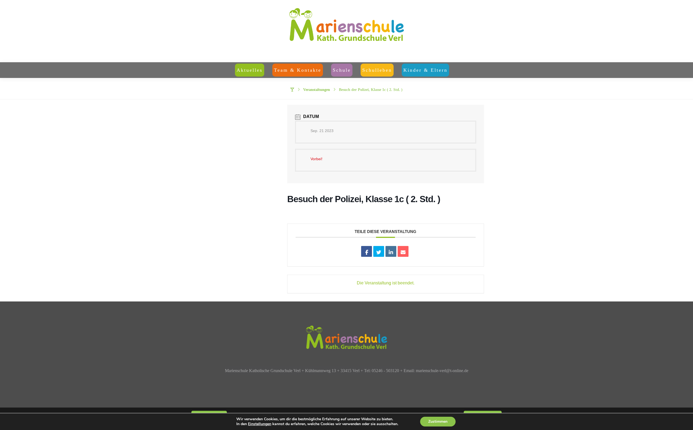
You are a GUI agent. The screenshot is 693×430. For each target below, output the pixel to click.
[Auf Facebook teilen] (366, 251)
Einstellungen (259, 424)
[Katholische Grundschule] (346, 31)
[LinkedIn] (390, 251)
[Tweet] (378, 251)
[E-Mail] (403, 251)
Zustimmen (437, 421)
